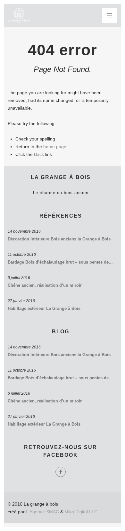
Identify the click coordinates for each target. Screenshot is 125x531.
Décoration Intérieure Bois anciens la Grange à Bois (59, 239)
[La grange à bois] (19, 15)
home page (54, 146)
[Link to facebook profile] (60, 472)
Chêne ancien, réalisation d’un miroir (45, 285)
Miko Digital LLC (80, 511)
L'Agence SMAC (42, 511)
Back (39, 154)
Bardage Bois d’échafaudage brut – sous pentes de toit (60, 262)
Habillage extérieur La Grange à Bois (44, 308)
